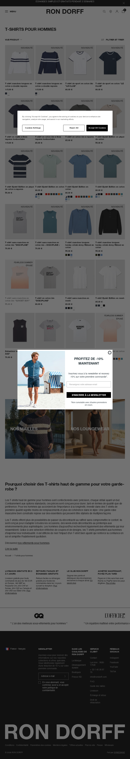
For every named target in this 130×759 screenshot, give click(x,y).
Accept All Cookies (97, 128)
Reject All (74, 128)
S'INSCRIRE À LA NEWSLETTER (89, 395)
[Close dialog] (109, 352)
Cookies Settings (33, 128)
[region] (65, 123)
